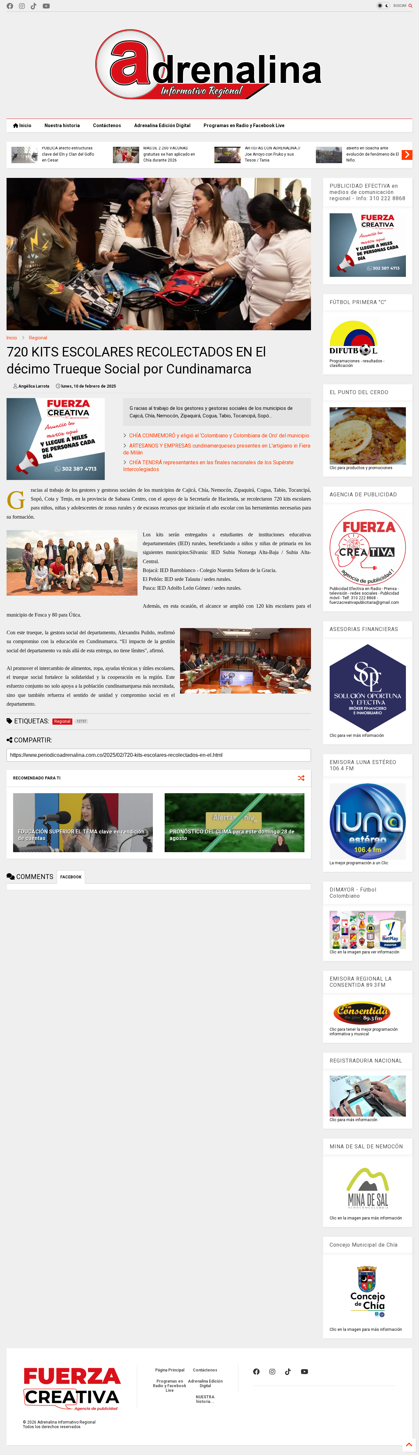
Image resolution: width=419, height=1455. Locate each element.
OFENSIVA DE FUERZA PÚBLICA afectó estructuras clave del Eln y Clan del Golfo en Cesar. (68, 151)
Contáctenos (107, 125)
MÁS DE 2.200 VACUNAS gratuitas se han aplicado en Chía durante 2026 (169, 154)
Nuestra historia (62, 125)
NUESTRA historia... (205, 1399)
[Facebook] (10, 6)
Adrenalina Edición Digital (162, 125)
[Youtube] (46, 6)
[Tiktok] (34, 6)
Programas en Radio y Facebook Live (244, 125)
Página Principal (169, 1370)
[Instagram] (22, 6)
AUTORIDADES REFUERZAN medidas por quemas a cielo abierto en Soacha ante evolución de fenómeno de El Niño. (372, 148)
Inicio (24, 125)
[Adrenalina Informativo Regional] (209, 110)
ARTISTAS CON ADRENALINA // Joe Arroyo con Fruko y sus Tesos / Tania (273, 154)
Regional (38, 337)
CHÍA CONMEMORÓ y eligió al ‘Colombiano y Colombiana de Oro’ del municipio (219, 435)
